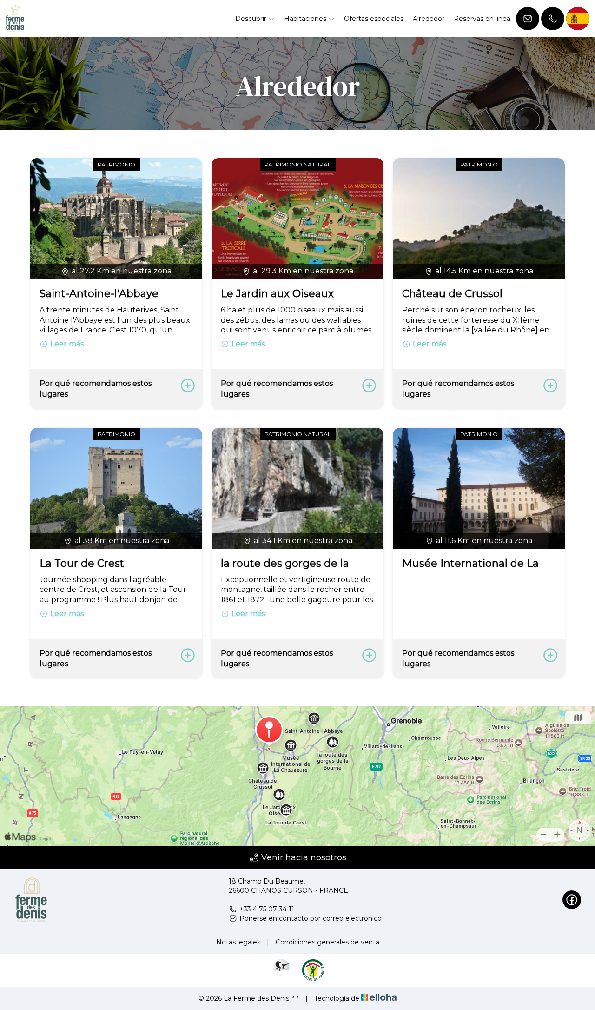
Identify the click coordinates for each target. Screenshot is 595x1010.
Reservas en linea (482, 18)
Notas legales (238, 942)
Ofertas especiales (373, 18)
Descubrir (251, 18)
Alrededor (428, 18)
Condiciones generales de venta (327, 942)
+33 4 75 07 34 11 (266, 909)
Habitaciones (306, 18)
